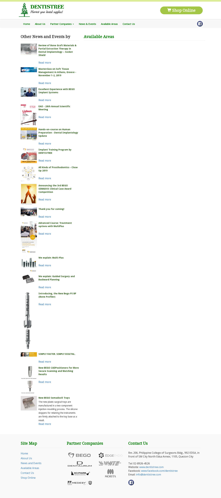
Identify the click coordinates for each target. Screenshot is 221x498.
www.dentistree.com (151, 467)
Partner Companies (61, 23)
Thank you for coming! (51, 209)
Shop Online (183, 10)
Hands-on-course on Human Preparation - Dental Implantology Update (58, 132)
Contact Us (129, 23)
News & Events (87, 23)
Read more (45, 62)
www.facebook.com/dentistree (159, 471)
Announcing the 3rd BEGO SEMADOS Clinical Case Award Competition (55, 188)
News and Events (31, 463)
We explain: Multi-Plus (51, 257)
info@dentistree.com (148, 474)
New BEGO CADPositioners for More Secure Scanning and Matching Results (59, 371)
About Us (40, 23)
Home (26, 23)
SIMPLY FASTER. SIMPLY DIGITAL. (57, 354)
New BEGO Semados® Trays (54, 397)
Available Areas (109, 23)
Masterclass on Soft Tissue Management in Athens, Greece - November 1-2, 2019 (57, 72)
